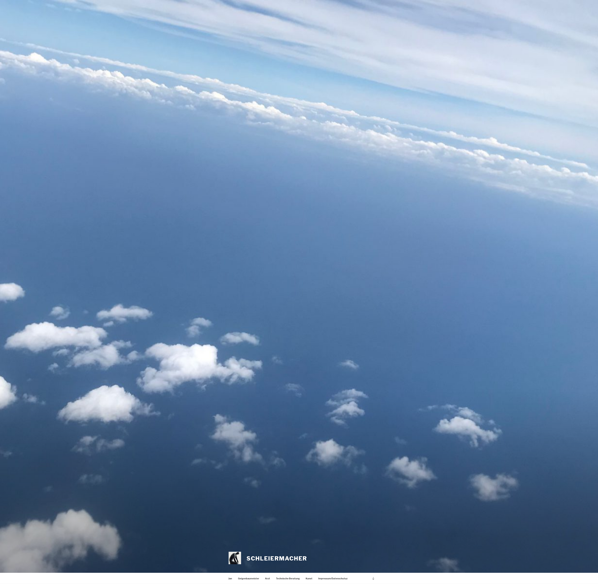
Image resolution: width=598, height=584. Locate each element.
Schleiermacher (277, 558)
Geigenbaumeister (248, 578)
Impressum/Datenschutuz (333, 578)
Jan (230, 578)
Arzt (267, 578)
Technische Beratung (288, 578)
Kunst (309, 578)
